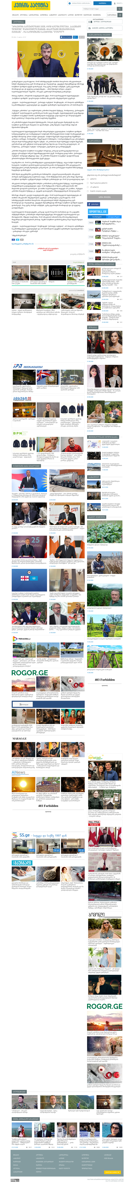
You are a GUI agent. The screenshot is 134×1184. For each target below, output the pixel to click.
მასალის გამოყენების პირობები (115, 1181)
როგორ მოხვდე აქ (78, 262)
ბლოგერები (19, 1092)
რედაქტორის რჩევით (99, 35)
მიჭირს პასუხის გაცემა (98, 191)
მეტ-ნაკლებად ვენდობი (98, 183)
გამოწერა (102, 3)
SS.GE (14, 262)
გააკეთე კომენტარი (77, 254)
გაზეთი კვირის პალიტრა (102, 28)
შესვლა (119, 3)
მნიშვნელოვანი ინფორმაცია (103, 437)
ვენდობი (93, 179)
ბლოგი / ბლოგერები (102, 22)
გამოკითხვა (95, 141)
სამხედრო (94, 477)
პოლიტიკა (18, 22)
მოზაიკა (93, 327)
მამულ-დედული (97, 517)
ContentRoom (76, 290)
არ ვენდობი (94, 187)
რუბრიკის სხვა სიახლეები (26, 466)
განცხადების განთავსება (80, 3)
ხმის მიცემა (105, 197)
